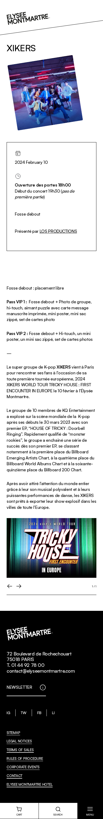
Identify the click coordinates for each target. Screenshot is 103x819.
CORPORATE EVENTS (23, 767)
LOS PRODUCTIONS (58, 231)
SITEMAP (13, 732)
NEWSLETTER (19, 687)
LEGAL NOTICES (19, 741)
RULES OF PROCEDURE (25, 758)
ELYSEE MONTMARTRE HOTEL (30, 784)
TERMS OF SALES (20, 750)
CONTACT (14, 776)
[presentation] (10, 586)
